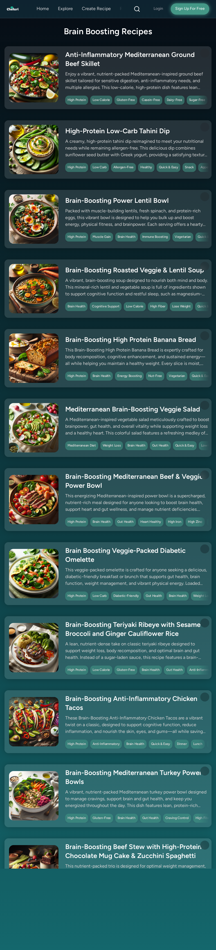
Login (158, 9)
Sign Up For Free (190, 9)
